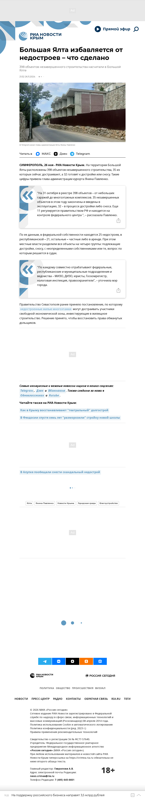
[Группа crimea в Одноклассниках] (86, 661)
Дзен (39, 391)
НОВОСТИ (21, 699)
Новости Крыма (65, 503)
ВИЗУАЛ (100, 688)
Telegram (26, 391)
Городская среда (87, 503)
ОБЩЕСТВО (63, 688)
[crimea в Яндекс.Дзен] (72, 661)
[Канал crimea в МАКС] (100, 661)
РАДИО (57, 699)
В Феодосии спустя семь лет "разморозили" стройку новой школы (70, 418)
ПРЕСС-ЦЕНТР (40, 699)
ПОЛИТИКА (47, 688)
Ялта (29, 503)
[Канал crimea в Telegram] (45, 661)
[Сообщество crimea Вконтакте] (58, 661)
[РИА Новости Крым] (40, 36)
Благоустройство (109, 503)
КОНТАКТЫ (73, 699)
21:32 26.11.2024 (27, 76)
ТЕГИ (127, 699)
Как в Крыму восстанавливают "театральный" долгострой (64, 410)
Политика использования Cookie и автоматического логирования (71, 725)
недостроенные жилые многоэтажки (45, 309)
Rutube (54, 395)
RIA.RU (115, 699)
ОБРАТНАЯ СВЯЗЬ (96, 699)
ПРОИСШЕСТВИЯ (82, 688)
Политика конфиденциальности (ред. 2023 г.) (58, 729)
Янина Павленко (45, 503)
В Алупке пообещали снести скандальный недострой (60, 472)
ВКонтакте (56, 391)
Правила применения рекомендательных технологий (63, 732)
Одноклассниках (32, 395)
